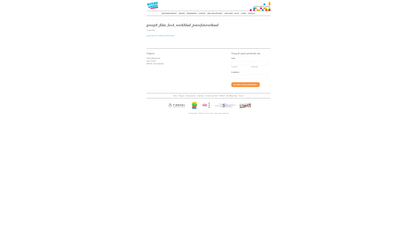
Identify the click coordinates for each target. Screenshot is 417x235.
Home (175, 96)
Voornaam (234, 66)
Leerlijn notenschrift (211, 96)
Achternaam (254, 66)
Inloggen (181, 96)
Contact (241, 96)
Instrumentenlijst (190, 96)
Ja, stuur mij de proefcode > (245, 85)
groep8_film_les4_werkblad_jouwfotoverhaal (160, 35)
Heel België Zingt (231, 96)
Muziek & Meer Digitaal (208, 113)
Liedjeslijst (200, 96)
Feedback (222, 96)
